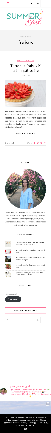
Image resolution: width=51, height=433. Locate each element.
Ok (25, 429)
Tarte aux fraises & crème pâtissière (25, 68)
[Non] (47, 423)
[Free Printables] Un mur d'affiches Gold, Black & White (29, 274)
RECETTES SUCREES (25, 60)
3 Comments (9, 143)
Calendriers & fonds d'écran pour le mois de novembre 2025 (30, 243)
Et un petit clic (13, 299)
